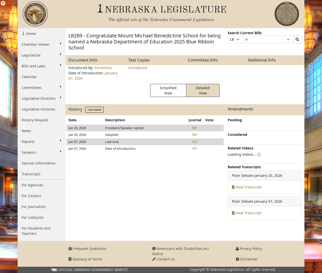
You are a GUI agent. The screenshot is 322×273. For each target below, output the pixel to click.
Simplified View (168, 90)
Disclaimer (248, 259)
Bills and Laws (34, 66)
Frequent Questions (89, 248)
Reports (28, 141)
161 (194, 141)
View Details (94, 109)
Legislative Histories (38, 109)
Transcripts (31, 174)
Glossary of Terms (86, 259)
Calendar (29, 76)
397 (194, 128)
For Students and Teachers (36, 231)
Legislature (31, 55)
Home (30, 33)
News (26, 130)
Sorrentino (103, 67)
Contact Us (165, 259)
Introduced (137, 67)
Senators (29, 152)
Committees (32, 87)
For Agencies (32, 185)
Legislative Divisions (39, 98)
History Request (35, 120)
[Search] (297, 39)
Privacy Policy (250, 248)
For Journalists (34, 206)
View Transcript (248, 187)
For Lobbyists (33, 217)
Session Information (39, 163)
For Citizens (31, 195)
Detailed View (203, 90)
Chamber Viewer (36, 44)
